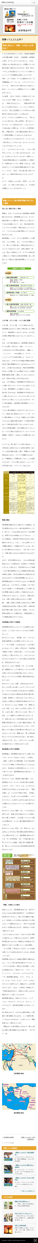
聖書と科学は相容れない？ (22, 1201)
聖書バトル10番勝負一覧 (28, 1191)
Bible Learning (12, 1240)
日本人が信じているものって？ (24, 1213)
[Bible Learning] (9, 2)
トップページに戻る (8, 1142)
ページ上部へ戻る (35, 1240)
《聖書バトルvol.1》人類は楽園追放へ (27, 1138)
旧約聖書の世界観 (8, 1137)
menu (33, 2)
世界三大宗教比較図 (20, 1225)
